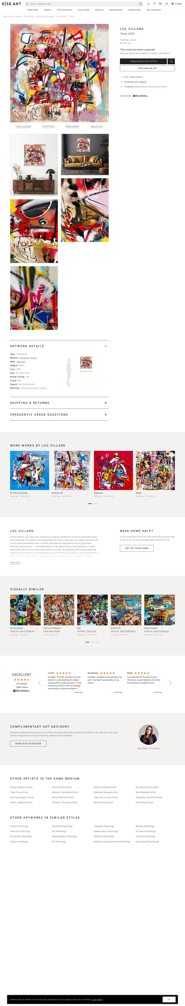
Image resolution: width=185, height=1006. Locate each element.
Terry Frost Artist (19, 792)
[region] (104, 682)
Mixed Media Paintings (64, 836)
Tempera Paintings (104, 826)
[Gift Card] (160, 3)
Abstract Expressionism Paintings (112, 841)
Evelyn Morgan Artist (21, 787)
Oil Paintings (59, 841)
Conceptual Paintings (147, 841)
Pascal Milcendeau (22, 631)
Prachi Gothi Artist (62, 787)
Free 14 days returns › (133, 77)
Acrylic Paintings (19, 826)
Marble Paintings (145, 826)
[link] (140, 3)
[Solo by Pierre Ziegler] (92, 610)
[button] (39, 682)
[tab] (59, 346)
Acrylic (33, 358)
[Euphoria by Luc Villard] (113, 470)
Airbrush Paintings (20, 831)
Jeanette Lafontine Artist (149, 797)
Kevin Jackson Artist (21, 802)
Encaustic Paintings (21, 836)
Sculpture (83, 10)
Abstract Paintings (45, 16)
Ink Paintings (59, 831)
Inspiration (115, 10)
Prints (47, 10)
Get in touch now (136, 548)
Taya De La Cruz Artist (106, 797)
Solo (79, 628)
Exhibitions (134, 10)
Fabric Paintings (19, 841)
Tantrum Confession (52, 628)
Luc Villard (62, 16)
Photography (64, 10)
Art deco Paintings (146, 831)
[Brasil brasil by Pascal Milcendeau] (126, 610)
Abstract (21, 361)
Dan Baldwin (52, 631)
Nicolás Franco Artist (147, 787)
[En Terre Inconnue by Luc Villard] (29, 470)
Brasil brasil (116, 628)
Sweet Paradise (150, 628)
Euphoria (98, 493)
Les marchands (16, 628)
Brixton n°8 (57, 493)
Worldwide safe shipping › (135, 82)
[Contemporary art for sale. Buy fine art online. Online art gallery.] (11, 3)
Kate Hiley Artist (144, 802)
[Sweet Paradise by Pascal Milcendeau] (159, 610)
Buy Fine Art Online (13, 16)
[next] (172, 471)
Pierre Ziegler (86, 631)
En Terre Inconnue (18, 493)
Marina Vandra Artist (105, 787)
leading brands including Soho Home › (151, 87)
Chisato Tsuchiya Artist (64, 802)
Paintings (32, 10)
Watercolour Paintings (106, 831)
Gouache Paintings (62, 826)
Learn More (97, 999)
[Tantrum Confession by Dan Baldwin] (59, 610)
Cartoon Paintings (145, 836)
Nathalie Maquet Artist (106, 792)
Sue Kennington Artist (22, 797)
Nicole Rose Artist (103, 802)
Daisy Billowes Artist (63, 797)
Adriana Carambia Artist (65, 792)
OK (169, 999)
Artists (99, 10)
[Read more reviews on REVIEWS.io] (21, 691)
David (138, 493)
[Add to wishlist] (171, 61)
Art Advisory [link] (154, 10)
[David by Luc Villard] (155, 470)
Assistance (48, 126)
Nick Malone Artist (146, 792)
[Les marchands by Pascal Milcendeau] (25, 610)
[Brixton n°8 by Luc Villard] (71, 470)
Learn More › (164, 53)
